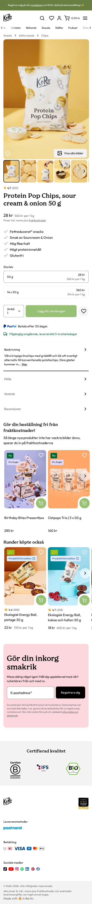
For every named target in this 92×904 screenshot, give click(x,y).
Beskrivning (12, 349)
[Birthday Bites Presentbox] (25, 491)
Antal (10, 309)
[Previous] (1, 27)
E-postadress (21, 693)
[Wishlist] (51, 18)
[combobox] (12, 312)
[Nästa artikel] (84, 171)
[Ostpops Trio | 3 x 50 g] (69, 491)
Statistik (9, 394)
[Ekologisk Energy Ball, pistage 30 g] (25, 588)
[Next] (90, 27)
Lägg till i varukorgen (51, 311)
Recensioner (12, 409)
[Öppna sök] (42, 18)
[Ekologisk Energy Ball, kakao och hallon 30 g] (69, 588)
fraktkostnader (37, 220)
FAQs (7, 379)
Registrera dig (70, 692)
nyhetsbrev (37, 5)
